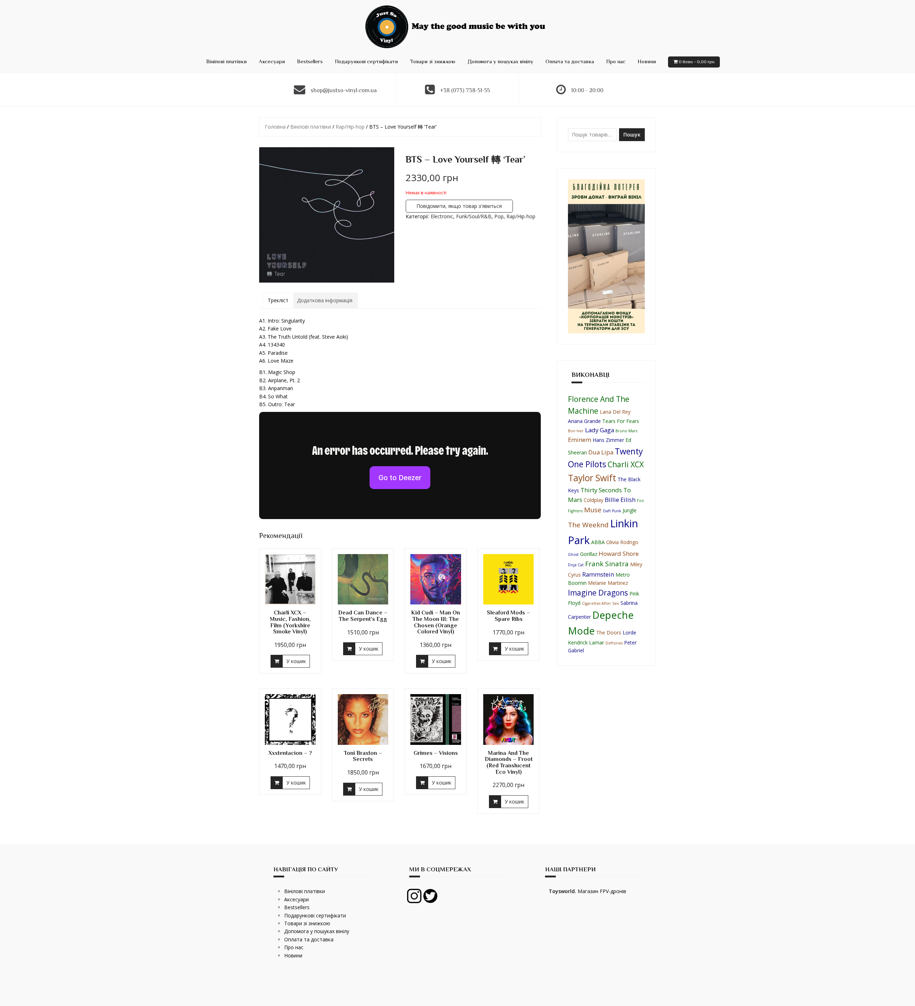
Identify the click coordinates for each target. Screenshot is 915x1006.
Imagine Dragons (598, 593)
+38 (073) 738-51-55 (465, 90)
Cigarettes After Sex (600, 603)
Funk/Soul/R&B (473, 216)
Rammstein (598, 574)
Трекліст (278, 300)
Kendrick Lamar (586, 642)
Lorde (629, 632)
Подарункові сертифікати (366, 61)
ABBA (598, 542)
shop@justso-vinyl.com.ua (344, 90)
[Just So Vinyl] (457, 26)
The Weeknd (588, 524)
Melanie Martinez (608, 582)
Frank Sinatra (607, 563)
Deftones (614, 643)
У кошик (296, 661)
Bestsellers (310, 61)
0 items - (696, 61)
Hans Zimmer (608, 440)
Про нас (615, 61)
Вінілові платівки (226, 61)
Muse (593, 509)
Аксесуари (272, 61)
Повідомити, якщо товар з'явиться (459, 206)
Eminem (579, 439)
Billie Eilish (620, 499)
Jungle (630, 510)
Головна (275, 126)
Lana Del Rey (615, 411)
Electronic (442, 216)
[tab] (278, 300)
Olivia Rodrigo (622, 542)
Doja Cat (576, 564)
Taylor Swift (592, 478)
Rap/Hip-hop (350, 126)
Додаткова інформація (324, 300)
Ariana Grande (584, 421)
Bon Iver (576, 430)
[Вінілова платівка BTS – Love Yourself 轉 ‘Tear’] (326, 215)
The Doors (608, 632)
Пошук (631, 134)
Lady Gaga (599, 430)
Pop (499, 216)
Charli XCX (626, 464)
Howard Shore (619, 553)
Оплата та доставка (569, 61)
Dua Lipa (600, 452)
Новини (647, 61)
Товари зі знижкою (432, 61)
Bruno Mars (626, 430)
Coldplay (593, 500)
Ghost (573, 554)
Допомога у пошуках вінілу (500, 61)
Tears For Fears (620, 421)
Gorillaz (588, 554)
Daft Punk (612, 510)
